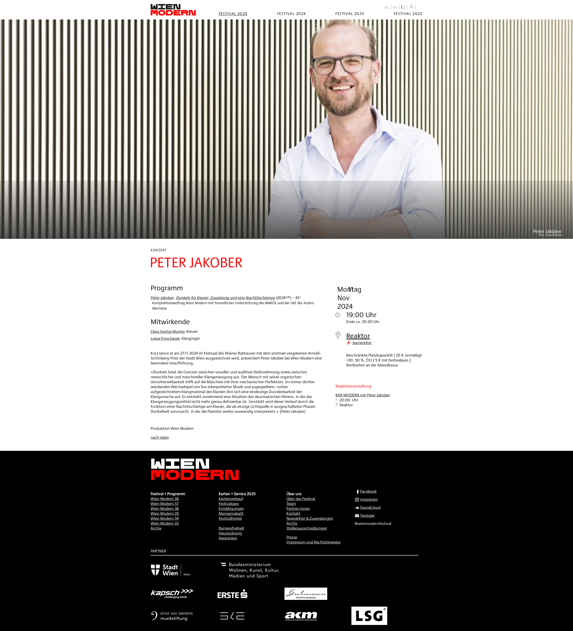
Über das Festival (300, 498)
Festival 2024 (291, 13)
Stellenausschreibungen (306, 528)
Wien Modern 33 (165, 523)
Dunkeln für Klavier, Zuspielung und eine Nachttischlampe (225, 297)
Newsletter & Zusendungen (309, 518)
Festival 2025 (233, 13)
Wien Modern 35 (165, 513)
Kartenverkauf (231, 498)
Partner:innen (298, 508)
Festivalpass (229, 503)
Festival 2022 (408, 13)
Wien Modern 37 (165, 503)
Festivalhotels (230, 518)
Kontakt (293, 513)
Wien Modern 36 (165, 508)
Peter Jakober (162, 297)
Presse (291, 537)
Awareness (228, 538)
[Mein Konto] (411, 6)
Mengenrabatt (231, 513)
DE (386, 7)
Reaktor (358, 335)
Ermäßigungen (231, 508)
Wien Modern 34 (165, 518)
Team (291, 503)
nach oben (160, 437)
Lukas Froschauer (165, 338)
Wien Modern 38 (165, 498)
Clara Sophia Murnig (168, 331)
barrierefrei (362, 342)
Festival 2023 (349, 13)
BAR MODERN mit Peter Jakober (363, 395)
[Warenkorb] (420, 7)
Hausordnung (230, 533)
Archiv (156, 528)
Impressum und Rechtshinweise (313, 542)
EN (395, 7)
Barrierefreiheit (231, 528)
